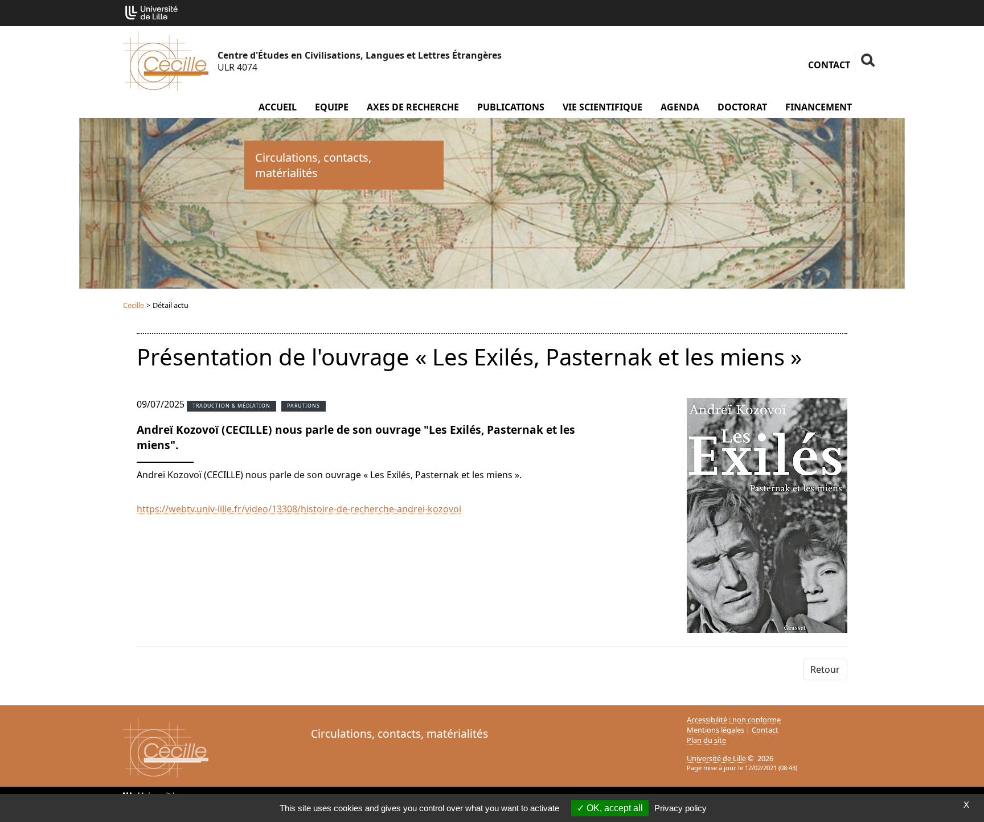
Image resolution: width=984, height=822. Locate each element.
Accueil (278, 107)
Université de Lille (716, 758)
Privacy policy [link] (680, 808)
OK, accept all (613, 808)
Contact (829, 65)
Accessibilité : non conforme (734, 719)
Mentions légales (715, 730)
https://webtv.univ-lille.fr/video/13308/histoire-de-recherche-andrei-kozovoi (299, 509)
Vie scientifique (602, 107)
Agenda (680, 107)
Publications (510, 107)
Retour (825, 669)
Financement (818, 107)
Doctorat (742, 107)
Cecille (133, 305)
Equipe (331, 107)
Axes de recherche (413, 107)
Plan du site (706, 740)
